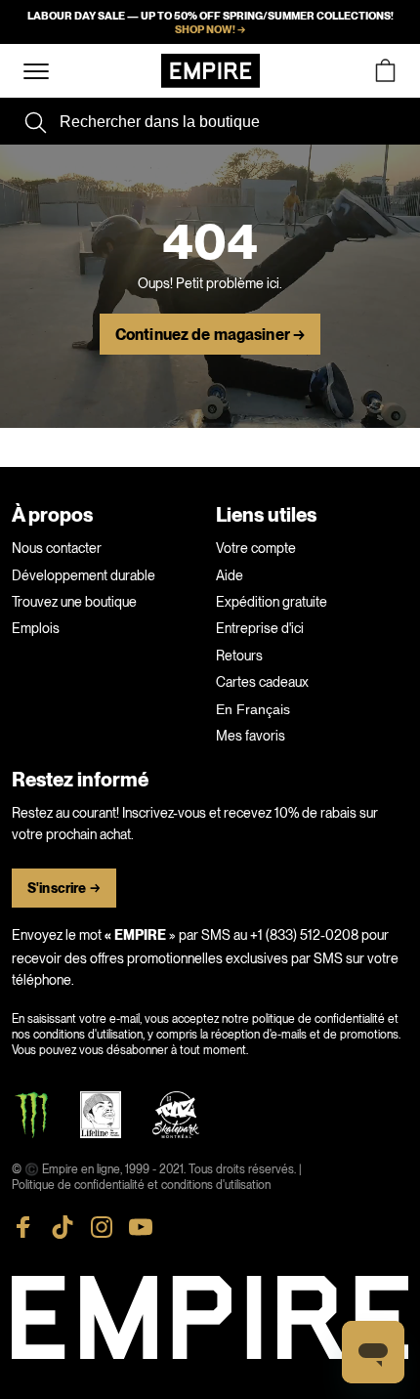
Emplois (36, 628)
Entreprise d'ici (260, 628)
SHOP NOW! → (210, 29)
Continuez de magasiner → (210, 335)
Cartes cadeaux (262, 682)
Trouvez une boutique (74, 602)
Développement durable (83, 575)
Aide (229, 575)
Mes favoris (250, 735)
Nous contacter (57, 548)
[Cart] (385, 71)
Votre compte (256, 548)
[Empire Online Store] (210, 71)
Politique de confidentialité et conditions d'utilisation (141, 1185)
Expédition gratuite (271, 602)
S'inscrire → (64, 888)
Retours (239, 655)
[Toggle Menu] (36, 72)
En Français (253, 709)
